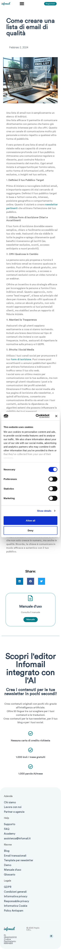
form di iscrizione (21, 359)
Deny (30, 530)
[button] (21, 3)
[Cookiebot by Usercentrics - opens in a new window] (37, 416)
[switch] (52, 479)
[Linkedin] (51, 936)
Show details (44, 510)
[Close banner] (56, 416)
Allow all (30, 520)
